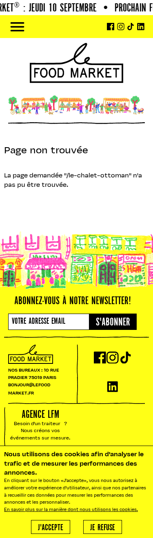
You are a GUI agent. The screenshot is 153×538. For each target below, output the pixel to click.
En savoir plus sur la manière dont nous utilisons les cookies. (71, 510)
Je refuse (102, 528)
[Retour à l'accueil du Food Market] (76, 27)
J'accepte (50, 528)
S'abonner (113, 322)
